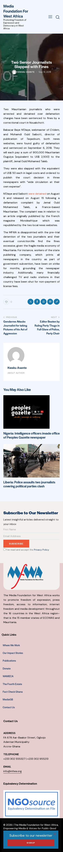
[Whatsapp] (44, 302)
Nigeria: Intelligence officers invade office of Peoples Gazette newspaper (31, 435)
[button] (50, 16)
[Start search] (57, 17)
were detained (37, 193)
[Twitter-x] (30, 302)
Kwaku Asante (17, 367)
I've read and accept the (27, 549)
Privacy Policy (41, 549)
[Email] (50, 302)
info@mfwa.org (12, 771)
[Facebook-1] (37, 302)
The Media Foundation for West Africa (36, 825)
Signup (31, 842)
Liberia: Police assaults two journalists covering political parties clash (29, 484)
